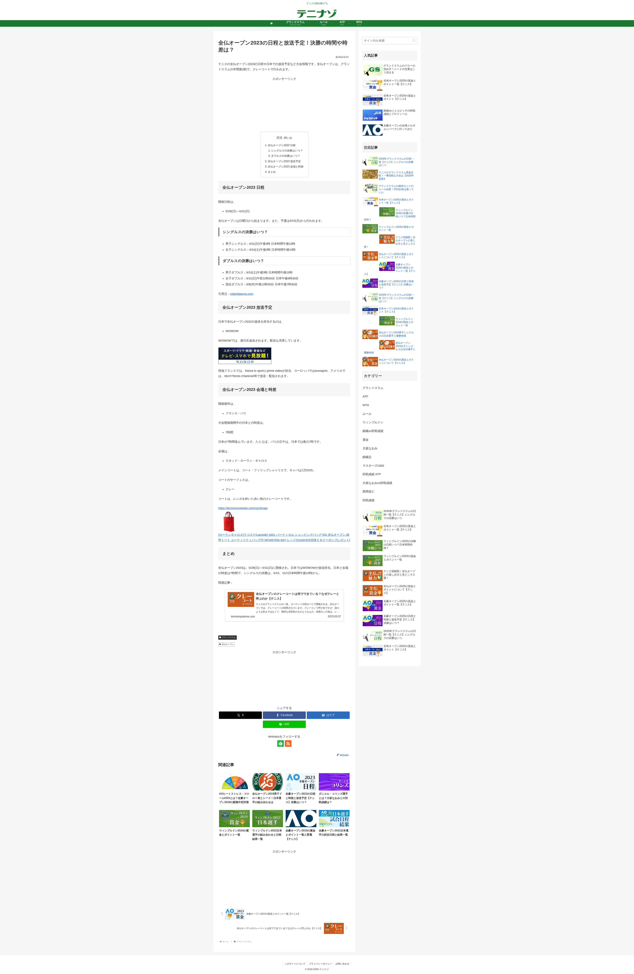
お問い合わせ (342, 963)
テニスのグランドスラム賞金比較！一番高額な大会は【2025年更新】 (396, 175)
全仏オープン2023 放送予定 (284, 161)
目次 (279, 137)
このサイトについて (295, 963)
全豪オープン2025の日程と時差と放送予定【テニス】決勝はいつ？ (396, 284)
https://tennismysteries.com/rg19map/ (243, 508)
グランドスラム (229, 637)
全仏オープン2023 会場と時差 (285, 166)
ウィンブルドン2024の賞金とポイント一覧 (404, 322)
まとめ (272, 171)
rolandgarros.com (241, 294)
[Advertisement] (284, 105)
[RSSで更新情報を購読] (288, 743)
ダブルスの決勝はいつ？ (285, 155)
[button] (414, 40)
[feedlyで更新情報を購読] (280, 743)
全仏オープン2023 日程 (282, 145)
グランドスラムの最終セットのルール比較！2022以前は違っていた (396, 189)
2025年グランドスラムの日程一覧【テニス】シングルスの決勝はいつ (396, 298)
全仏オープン (228, 644)
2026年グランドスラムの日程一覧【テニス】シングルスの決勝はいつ (396, 161)
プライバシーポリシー (320, 963)
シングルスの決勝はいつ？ (287, 150)
